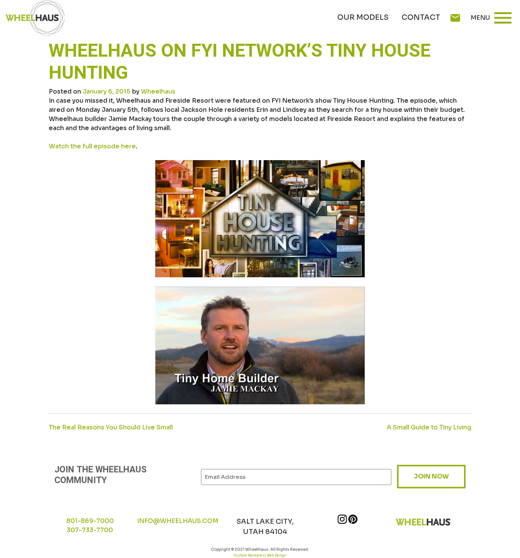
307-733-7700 (90, 530)
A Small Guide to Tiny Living (429, 427)
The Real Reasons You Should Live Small (111, 427)
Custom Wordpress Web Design (260, 555)
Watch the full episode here (92, 146)
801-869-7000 (90, 521)
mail (455, 18)
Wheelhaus (158, 91)
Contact (421, 17)
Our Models (363, 17)
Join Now (431, 476)
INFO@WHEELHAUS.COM (177, 521)
